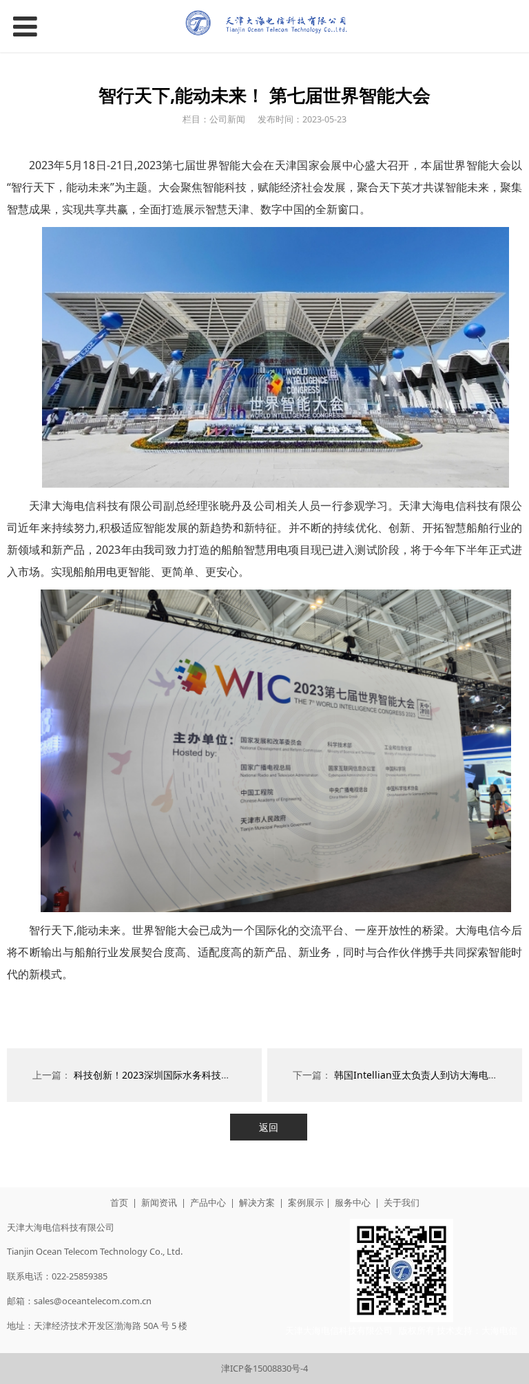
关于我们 (401, 1202)
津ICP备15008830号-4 (264, 1368)
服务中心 (353, 1202)
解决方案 (257, 1202)
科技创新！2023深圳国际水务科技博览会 (162, 1074)
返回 (268, 1127)
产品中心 (208, 1202)
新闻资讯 (159, 1202)
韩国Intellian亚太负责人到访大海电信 (416, 1074)
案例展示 (306, 1202)
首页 (119, 1202)
